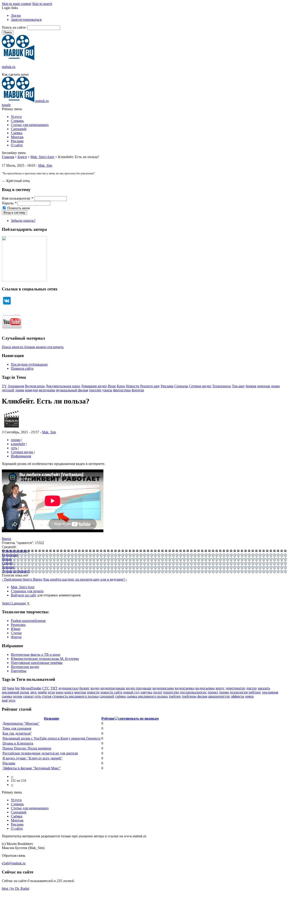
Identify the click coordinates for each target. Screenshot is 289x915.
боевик (251, 386)
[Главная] (18, 59)
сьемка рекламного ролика (147, 696)
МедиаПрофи (31, 688)
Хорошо (8, 567)
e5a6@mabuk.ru (14, 863)
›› (12, 785)
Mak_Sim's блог (42, 157)
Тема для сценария (16, 728)
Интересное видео (25, 667)
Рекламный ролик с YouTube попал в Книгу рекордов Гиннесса (51, 738)
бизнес (84, 688)
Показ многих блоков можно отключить (33, 347)
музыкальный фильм (72, 390)
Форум (16, 637)
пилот (157, 692)
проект (213, 692)
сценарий (107, 696)
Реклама (17, 141)
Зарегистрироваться (26, 19)
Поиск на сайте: (14, 27)
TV (4, 386)
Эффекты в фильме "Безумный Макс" (31, 768)
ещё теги (8, 700)
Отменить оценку (15, 551)
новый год (131, 692)
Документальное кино (63, 386)
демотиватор (235, 688)
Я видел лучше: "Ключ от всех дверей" (32, 758)
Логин (16, 15)
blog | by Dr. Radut (15, 888)
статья (46, 696)
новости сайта (111, 692)
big (17, 688)
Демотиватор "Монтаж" (21, 723)
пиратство (171, 692)
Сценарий (18, 129)
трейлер (175, 696)
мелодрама (47, 390)
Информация (21, 456)
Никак (7, 559)
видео (95, 688)
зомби (42, 692)
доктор (251, 688)
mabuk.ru (8, 67)
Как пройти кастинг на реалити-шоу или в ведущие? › (85, 579)
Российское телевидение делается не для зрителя (40, 753)
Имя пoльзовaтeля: (17, 198)
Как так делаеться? (16, 733)
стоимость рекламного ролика (75, 696)
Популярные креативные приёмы (37, 663)
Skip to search (42, 4)
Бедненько (10, 555)
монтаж (80, 692)
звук (33, 692)
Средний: (9, 547)
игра (51, 692)
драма (19, 390)
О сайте (17, 145)
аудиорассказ (68, 688)
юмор (249, 696)
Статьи (16, 633)
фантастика (122, 390)
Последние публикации (29, 364)
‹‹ (12, 776)
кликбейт (18, 444)
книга (68, 692)
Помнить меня (18, 208)
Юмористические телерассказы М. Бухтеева (45, 659)
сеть (14, 448)
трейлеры (189, 696)
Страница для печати (27, 591)
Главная (8, 157)
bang (10, 688)
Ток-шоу (238, 386)
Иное (112, 386)
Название (51, 718)
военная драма (268, 386)
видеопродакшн (112, 688)
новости (93, 692)
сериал (28, 696)
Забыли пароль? (23, 220)
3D (4, 688)
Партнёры (18, 671)
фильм (202, 696)
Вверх (6, 539)
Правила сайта (22, 368)
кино (59, 692)
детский (8, 390)
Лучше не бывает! (16, 571)
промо (16, 440)
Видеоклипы (35, 386)
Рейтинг (108, 718)
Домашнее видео (94, 386)
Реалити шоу (150, 386)
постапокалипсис (193, 692)
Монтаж (17, 137)
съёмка (120, 696)
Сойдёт (7, 563)
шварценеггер (219, 696)
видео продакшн (138, 688)
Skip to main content (16, 4)
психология (239, 692)
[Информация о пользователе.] (11, 428)
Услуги (16, 117)
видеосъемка (184, 688)
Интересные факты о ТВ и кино (35, 654)
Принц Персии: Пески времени (26, 748)
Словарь (17, 121)
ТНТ (54, 688)
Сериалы (181, 386)
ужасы (107, 390)
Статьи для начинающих (30, 125)
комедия (31, 390)
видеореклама (163, 688)
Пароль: (9, 203)
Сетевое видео (200, 386)
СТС (45, 688)
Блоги (22, 157)
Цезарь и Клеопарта (17, 743)
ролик (17, 696)
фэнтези (138, 390)
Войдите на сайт (23, 595)
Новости (132, 386)
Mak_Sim (45, 165)
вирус (220, 688)
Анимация (16, 386)
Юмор (15, 629)
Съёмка (16, 133)
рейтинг (255, 692)
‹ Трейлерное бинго (17, 579)
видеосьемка (205, 688)
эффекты (237, 696)
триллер (95, 390)
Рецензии (18, 625)
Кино (121, 386)
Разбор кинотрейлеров (28, 621)
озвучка (146, 692)
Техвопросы (221, 386)
